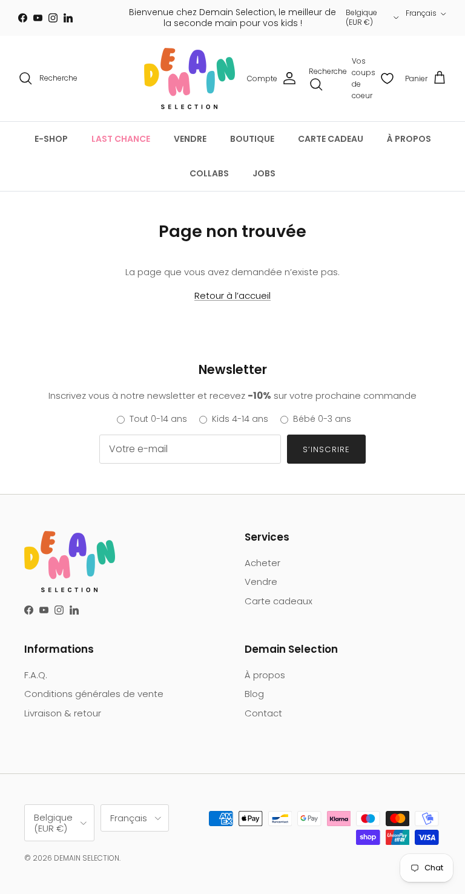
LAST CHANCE (120, 139)
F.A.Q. (35, 675)
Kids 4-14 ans (240, 419)
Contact (263, 713)
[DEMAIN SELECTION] (189, 78)
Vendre (261, 581)
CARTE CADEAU (330, 139)
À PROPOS (409, 139)
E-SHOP (51, 139)
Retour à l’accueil (232, 295)
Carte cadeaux (278, 601)
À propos (265, 675)
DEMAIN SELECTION (86, 858)
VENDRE (190, 139)
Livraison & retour (62, 713)
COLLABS (209, 173)
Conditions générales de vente (93, 693)
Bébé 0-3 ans (322, 419)
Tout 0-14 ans (158, 419)
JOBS (263, 173)
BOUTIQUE (252, 139)
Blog (254, 693)
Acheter (262, 562)
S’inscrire (326, 449)
